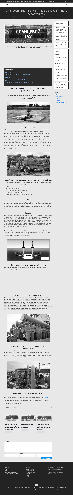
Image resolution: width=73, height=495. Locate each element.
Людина (28, 475)
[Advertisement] (28, 56)
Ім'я (6, 453)
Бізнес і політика (30, 469)
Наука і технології (30, 472)
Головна (58, 98)
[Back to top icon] (36, 485)
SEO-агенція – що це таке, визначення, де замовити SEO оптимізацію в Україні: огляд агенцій (61, 77)
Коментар (7, 441)
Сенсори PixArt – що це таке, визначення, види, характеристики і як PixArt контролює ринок (12, 427)
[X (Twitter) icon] (66, 1)
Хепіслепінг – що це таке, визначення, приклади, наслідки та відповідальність (61, 45)
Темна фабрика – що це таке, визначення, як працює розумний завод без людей (43, 427)
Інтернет (28, 473)
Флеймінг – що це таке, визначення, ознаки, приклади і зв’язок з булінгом (60, 52)
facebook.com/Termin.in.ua (57, 472)
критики (46, 397)
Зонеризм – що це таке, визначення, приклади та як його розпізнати (28, 426)
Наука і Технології (24, 16)
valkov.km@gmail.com (56, 469)
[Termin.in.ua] (7, 5)
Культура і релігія (30, 470)
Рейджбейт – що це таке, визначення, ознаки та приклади (61, 59)
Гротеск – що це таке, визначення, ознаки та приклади (60, 71)
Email (21, 453)
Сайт (37, 453)
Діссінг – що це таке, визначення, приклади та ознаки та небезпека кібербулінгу (61, 37)
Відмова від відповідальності (60, 95)
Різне (27, 476)
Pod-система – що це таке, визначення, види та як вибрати (61, 23)
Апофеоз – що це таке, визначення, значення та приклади (60, 65)
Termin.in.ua (15, 16)
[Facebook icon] (65, 1)
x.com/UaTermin (56, 473)
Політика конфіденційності (62, 102)
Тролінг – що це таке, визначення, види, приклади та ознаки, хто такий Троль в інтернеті (60, 30)
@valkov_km (54, 470)
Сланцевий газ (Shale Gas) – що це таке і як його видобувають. (45, 16)
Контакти (58, 100)
